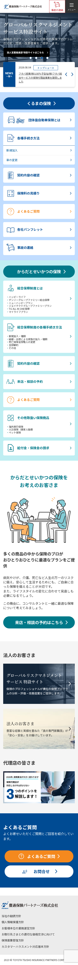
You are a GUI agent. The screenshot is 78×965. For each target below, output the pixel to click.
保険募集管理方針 (13, 940)
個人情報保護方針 (13, 922)
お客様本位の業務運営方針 (18, 928)
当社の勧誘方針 (11, 916)
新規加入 (12, 150)
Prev (66, 74)
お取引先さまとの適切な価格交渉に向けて (28, 934)
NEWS (9, 74)
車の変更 (12, 160)
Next (72, 74)
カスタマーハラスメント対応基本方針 (25, 946)
